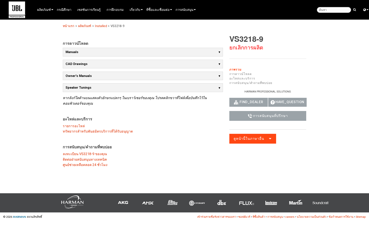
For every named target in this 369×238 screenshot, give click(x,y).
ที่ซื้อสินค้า (259, 216)
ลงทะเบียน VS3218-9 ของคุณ (85, 154)
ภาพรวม (235, 69)
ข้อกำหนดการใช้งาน (341, 216)
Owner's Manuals (79, 76)
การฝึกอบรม (115, 9)
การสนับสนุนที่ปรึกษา (270, 116)
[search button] (354, 9)
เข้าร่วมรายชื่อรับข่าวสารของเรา (216, 216)
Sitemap (361, 216)
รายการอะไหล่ (74, 126)
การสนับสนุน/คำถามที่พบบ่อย (250, 83)
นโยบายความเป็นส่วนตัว (311, 216)
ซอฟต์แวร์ (244, 216)
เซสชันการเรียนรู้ (89, 9)
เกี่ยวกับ (135, 9)
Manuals (72, 52)
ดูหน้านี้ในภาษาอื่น (249, 139)
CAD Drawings (77, 64)
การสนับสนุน (184, 9)
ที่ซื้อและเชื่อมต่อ (158, 9)
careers (289, 216)
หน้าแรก (69, 26)
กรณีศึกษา (64, 9)
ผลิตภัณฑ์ (44, 9)
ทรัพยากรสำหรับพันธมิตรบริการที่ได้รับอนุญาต (98, 131)
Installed (101, 26)
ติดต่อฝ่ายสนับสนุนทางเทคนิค (85, 159)
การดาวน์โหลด (240, 74)
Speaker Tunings (78, 87)
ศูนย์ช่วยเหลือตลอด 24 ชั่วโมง (85, 165)
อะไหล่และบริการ (242, 78)
